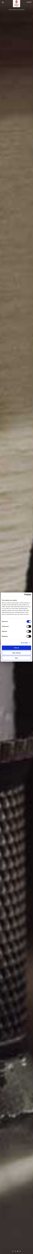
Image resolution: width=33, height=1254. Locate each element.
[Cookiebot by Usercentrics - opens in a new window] (24, 595)
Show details (24, 642)
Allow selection (16, 653)
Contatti (29, 2)
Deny (16, 658)
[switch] (29, 626)
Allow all (16, 647)
